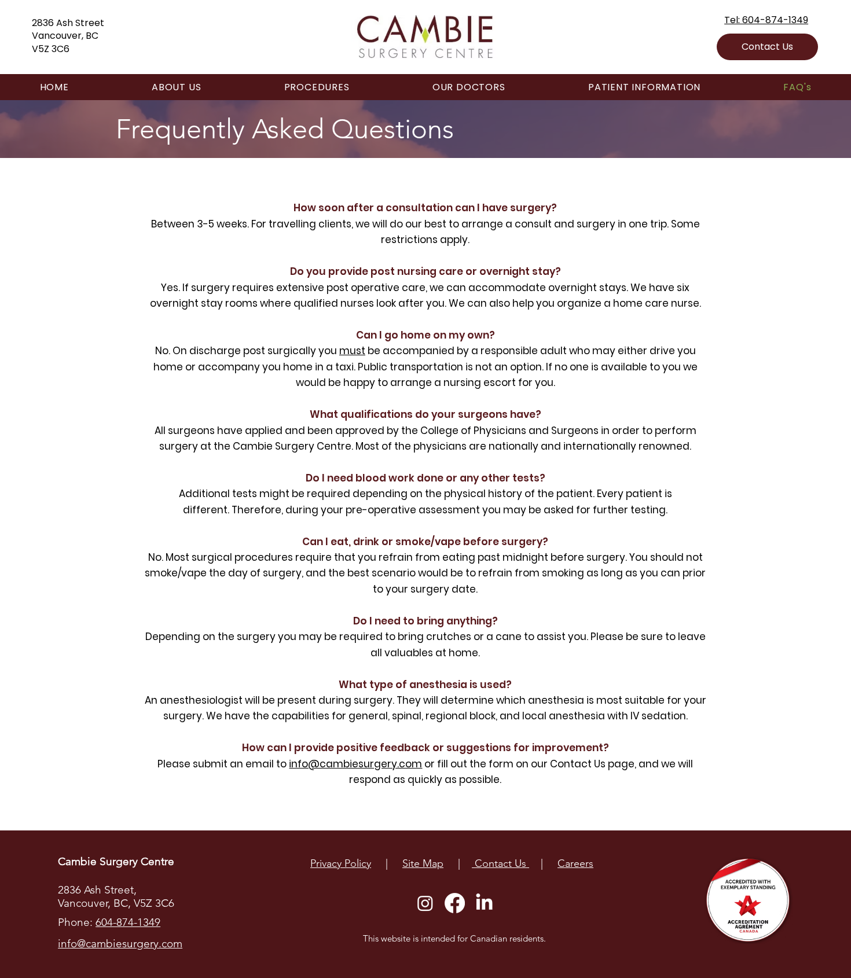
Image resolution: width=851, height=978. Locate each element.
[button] (748, 900)
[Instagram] (425, 903)
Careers (575, 863)
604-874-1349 (128, 922)
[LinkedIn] (484, 903)
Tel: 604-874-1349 (766, 20)
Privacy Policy (340, 863)
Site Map (422, 863)
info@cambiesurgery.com (355, 764)
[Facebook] (455, 903)
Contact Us (500, 863)
